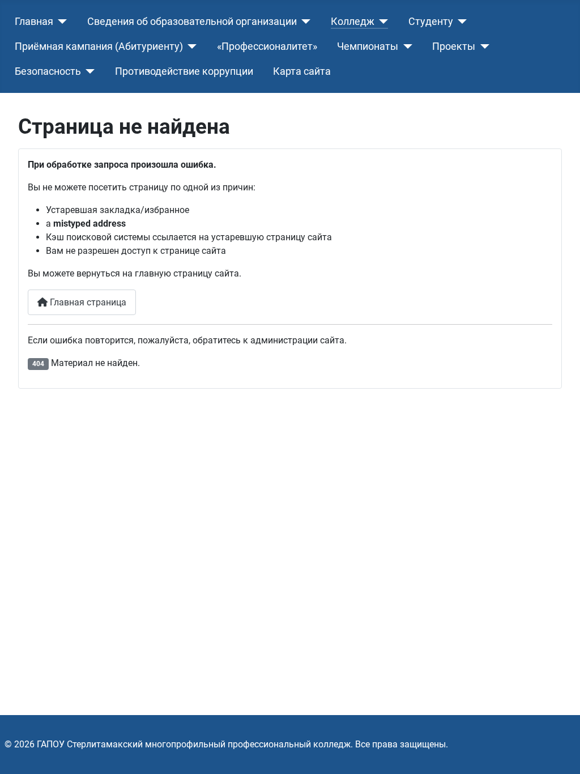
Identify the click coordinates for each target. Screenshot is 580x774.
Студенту (430, 21)
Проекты (453, 46)
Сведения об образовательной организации (192, 21)
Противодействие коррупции (184, 71)
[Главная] (60, 21)
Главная (34, 21)
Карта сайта (302, 71)
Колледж (352, 21)
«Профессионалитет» (267, 46)
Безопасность (48, 71)
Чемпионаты (367, 46)
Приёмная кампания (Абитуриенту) (99, 46)
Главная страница (87, 302)
